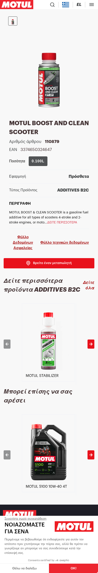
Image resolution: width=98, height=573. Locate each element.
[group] (38, 161)
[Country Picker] (66, 4)
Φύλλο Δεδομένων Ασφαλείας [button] (23, 242)
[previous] (7, 344)
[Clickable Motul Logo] (16, 4)
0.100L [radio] (38, 161)
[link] (49, 263)
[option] (49, 344)
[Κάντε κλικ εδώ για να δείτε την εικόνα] (12, 21)
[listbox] (49, 344)
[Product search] (52, 4)
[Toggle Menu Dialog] (91, 4)
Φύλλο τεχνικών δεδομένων (64, 242)
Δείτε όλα (88, 285)
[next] (91, 344)
